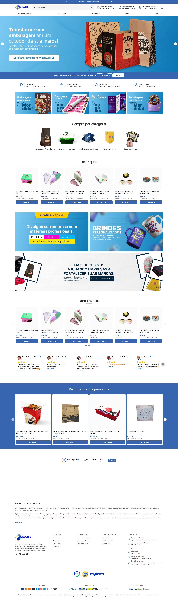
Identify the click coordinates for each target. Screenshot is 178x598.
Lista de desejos (57, 543)
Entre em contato (108, 538)
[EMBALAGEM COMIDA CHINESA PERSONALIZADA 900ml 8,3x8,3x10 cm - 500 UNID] (33, 412)
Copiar (118, 75)
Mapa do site (106, 543)
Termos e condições (83, 543)
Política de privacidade (84, 541)
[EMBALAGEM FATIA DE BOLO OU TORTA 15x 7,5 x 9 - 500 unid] (76, 179)
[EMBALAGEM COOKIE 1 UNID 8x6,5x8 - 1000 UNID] (27, 179)
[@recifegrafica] (64, 460)
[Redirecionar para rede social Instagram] (16, 554)
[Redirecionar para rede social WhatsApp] (23, 554)
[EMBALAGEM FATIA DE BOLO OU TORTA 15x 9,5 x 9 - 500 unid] (52, 179)
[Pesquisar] (91, 7)
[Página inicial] (22, 7)
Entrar (144, 8)
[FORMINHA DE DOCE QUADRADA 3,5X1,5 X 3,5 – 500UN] (101, 179)
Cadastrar (152, 8)
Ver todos (88, 345)
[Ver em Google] (19, 358)
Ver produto (27, 202)
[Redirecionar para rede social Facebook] (20, 554)
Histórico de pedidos (59, 541)
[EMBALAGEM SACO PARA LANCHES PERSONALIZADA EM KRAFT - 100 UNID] (70, 412)
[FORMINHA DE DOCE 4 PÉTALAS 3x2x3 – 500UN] (151, 179)
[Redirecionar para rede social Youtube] (27, 554)
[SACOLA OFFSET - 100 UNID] (144, 412)
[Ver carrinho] (162, 7)
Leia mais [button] (20, 371)
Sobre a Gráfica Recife (84, 538)
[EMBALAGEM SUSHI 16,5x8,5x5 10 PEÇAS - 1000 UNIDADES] (107, 412)
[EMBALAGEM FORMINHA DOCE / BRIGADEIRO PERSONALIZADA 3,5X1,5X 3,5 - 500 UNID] (126, 179)
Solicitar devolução (108, 541)
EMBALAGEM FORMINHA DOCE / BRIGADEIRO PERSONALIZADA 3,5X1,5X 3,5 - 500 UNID (124, 193)
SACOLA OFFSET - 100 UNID (135, 431)
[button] (66, 1)
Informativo (56, 546)
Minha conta (56, 538)
